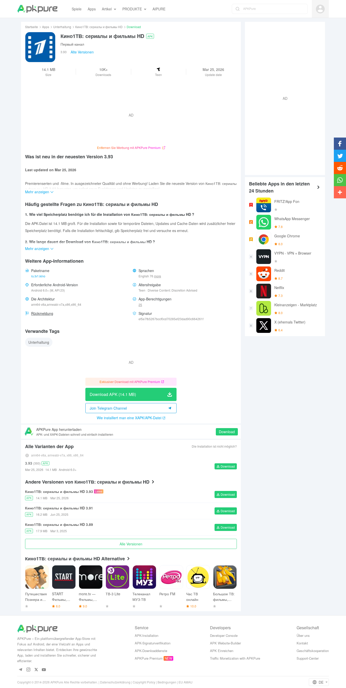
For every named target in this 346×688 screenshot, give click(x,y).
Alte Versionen (82, 51)
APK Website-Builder (225, 643)
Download (227, 431)
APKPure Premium (149, 658)
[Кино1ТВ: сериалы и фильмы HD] (40, 47)
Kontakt (302, 643)
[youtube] (44, 670)
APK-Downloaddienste (151, 650)
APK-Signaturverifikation (152, 643)
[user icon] (320, 9)
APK (150, 36)
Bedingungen (167, 682)
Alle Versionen (131, 543)
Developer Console (224, 635)
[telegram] (20, 670)
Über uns (303, 635)
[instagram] (28, 670)
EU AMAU (186, 682)
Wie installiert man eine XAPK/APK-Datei (129, 417)
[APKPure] (37, 9)
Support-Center (308, 658)
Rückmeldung (42, 313)
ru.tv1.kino (38, 276)
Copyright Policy (144, 682)
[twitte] (36, 670)
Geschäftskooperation (313, 650)
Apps (45, 27)
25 (140, 304)
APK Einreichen (221, 650)
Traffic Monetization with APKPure (235, 658)
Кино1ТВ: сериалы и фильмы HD (99, 27)
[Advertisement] (283, 98)
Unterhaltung (62, 27)
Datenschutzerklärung (115, 682)
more (157, 276)
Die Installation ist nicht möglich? (214, 446)
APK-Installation (146, 635)
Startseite (31, 27)
